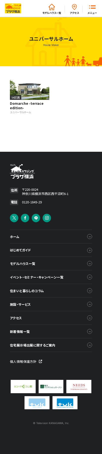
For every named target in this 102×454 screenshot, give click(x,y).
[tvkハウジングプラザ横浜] (35, 171)
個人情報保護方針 (23, 361)
